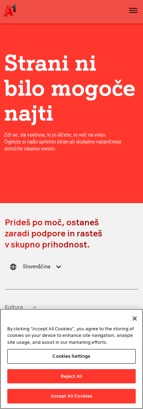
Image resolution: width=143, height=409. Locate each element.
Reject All (71, 376)
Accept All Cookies (71, 396)
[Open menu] (133, 10)
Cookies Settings (71, 356)
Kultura (14, 307)
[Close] (134, 318)
